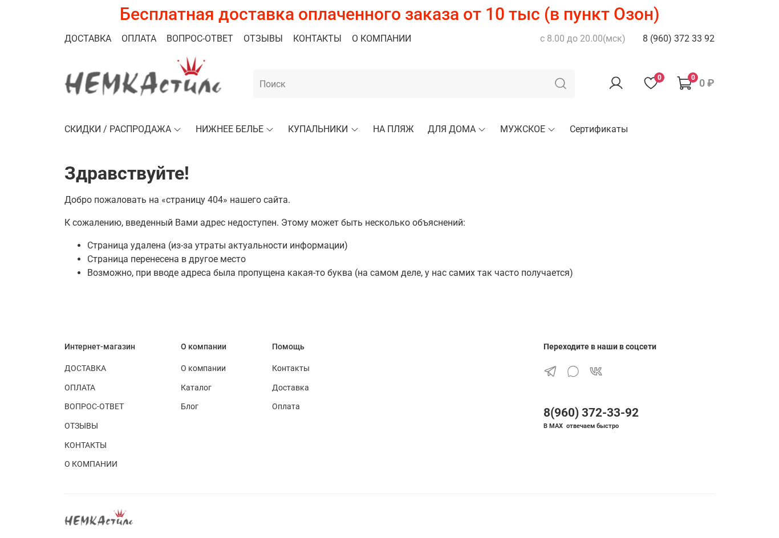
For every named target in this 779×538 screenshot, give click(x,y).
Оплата (286, 406)
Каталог (196, 388)
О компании (203, 368)
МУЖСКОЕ (522, 129)
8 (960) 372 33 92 (679, 38)
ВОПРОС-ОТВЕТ (200, 38)
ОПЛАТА (138, 38)
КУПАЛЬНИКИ (318, 129)
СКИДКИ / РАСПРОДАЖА (117, 129)
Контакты (291, 368)
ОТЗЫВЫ (263, 38)
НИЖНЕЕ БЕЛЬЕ (229, 129)
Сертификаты (599, 129)
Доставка (290, 388)
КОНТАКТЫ (317, 38)
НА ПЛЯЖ (393, 129)
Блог (189, 406)
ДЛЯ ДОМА (452, 129)
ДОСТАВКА (87, 38)
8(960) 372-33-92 (591, 412)
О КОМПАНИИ (381, 38)
